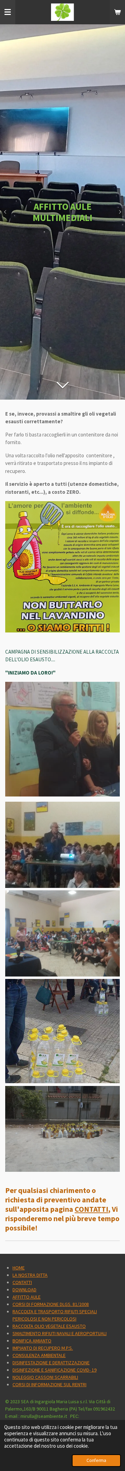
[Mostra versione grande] (62, 566)
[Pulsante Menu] (7, 12)
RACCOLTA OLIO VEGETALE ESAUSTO (49, 1326)
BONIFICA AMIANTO (31, 1341)
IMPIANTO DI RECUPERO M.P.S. (42, 1348)
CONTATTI (91, 1209)
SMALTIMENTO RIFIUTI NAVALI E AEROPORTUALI (59, 1333)
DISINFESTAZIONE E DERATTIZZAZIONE (51, 1362)
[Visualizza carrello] (117, 12)
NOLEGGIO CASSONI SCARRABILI (45, 1377)
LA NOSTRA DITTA (30, 1275)
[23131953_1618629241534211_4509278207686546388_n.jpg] (62, 845)
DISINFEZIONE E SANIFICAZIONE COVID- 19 (54, 1370)
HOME (18, 1268)
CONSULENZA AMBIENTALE (39, 1355)
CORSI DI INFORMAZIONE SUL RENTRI (49, 1384)
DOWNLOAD (24, 1289)
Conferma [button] (96, 1460)
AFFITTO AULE (26, 1297)
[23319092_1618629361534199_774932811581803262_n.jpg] (62, 933)
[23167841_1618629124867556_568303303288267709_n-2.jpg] (62, 1129)
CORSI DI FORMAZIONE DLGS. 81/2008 (50, 1304)
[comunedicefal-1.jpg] (62, 1031)
